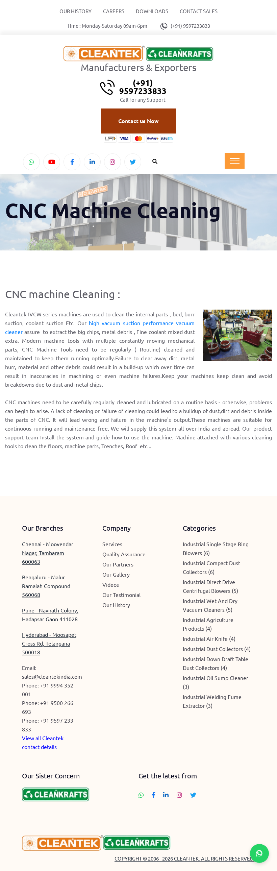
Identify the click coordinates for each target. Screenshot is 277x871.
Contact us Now (138, 120)
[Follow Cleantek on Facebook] (72, 161)
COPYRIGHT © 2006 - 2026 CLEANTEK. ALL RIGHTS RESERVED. (185, 858)
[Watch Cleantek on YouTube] (51, 161)
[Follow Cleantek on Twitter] (132, 161)
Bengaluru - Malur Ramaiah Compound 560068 (46, 586)
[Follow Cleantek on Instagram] (112, 161)
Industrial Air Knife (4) (209, 638)
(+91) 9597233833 (190, 25)
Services (112, 543)
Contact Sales (199, 11)
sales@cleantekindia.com (52, 676)
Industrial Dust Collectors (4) (217, 648)
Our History (75, 11)
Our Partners (117, 564)
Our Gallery (116, 574)
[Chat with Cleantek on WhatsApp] (31, 161)
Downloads (152, 11)
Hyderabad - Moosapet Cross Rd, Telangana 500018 (49, 643)
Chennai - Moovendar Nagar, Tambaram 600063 (47, 552)
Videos (110, 584)
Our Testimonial (121, 594)
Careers (113, 11)
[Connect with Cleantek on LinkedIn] (92, 161)
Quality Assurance (124, 554)
